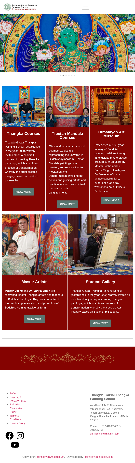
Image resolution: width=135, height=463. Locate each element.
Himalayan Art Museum (111, 134)
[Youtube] (15, 445)
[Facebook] (9, 436)
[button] (4, 44)
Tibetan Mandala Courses (67, 135)
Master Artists (34, 282)
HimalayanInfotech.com (99, 456)
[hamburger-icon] (85, 7)
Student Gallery (100, 282)
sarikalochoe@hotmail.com (104, 433)
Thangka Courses (23, 133)
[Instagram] (20, 436)
